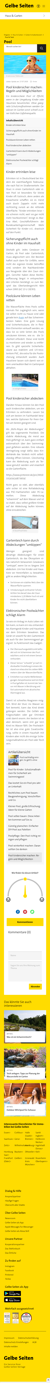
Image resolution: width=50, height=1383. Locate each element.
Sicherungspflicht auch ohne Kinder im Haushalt (23, 132)
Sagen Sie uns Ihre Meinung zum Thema (25, 967)
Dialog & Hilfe (13, 1191)
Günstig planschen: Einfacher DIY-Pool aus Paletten (23, 827)
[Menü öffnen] (43, 6)
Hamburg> (30, 1145)
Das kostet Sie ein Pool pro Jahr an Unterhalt (24, 784)
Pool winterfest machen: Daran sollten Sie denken (24, 847)
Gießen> (18, 1158)
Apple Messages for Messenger (19, 1226)
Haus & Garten (18, 35)
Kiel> (38, 1151)
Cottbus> (19, 1132)
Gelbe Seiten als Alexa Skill (17, 1231)
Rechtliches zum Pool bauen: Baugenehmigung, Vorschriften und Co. (24, 796)
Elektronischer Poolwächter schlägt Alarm (22, 162)
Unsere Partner (13, 1239)
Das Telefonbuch (12, 1248)
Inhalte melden (11, 1346)
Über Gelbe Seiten (15, 1212)
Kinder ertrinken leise (16, 125)
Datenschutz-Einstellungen (16, 1342)
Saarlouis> (9, 1139)
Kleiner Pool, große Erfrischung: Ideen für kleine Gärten (24, 808)
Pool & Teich (9, 37)
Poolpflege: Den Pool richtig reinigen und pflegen (24, 837)
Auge (21, 317)
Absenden (35, 986)
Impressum (9, 1338)
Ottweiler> (30, 1151)
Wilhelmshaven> (22, 1145)
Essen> (7, 1132)
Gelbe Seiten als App (14, 1222)
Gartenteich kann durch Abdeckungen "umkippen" (23, 153)
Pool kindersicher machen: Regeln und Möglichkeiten (23, 857)
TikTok (8, 1279)
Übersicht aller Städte (15, 1205)
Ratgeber (7, 35)
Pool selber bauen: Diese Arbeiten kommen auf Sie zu (24, 817)
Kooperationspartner (14, 1244)
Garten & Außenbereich (33, 35)
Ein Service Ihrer (14, 1365)
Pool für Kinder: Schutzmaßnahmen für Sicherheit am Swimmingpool (24, 773)
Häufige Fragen (12, 1200)
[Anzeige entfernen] (48, 1380)
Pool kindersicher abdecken (18, 145)
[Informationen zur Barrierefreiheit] (38, 6)
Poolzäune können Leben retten (20, 139)
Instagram (9, 1266)
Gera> (17, 1139)
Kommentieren (25, 922)
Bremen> (29, 1139)
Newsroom (10, 1218)
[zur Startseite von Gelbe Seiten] (23, 1358)
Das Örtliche (10, 1252)
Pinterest (9, 1274)
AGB (34, 1342)
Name (13, 955)
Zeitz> (7, 1145)
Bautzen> (19, 1151)
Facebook (9, 1270)
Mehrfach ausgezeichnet (19, 1308)
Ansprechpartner (13, 1196)
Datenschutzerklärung (28, 1338)
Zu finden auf (13, 1260)
